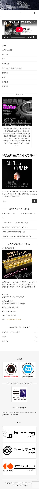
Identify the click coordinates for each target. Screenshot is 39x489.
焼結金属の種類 (7, 50)
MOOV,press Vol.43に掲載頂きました (15, 227)
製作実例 (5, 54)
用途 (3, 59)
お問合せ (5, 82)
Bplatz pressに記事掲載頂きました (14, 232)
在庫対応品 (6, 64)
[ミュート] (31, 37)
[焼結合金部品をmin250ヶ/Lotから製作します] (17, 111)
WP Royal (24, 485)
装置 (3, 77)
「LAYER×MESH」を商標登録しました (15, 223)
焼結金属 (5, 341)
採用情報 (5, 86)
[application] (19, 29)
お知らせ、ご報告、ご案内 (11, 332)
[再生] (5, 37)
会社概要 (5, 73)
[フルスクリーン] (34, 37)
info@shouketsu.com (14, 319)
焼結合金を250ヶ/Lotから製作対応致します (17, 236)
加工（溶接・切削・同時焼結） (12, 68)
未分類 (4, 337)
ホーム (4, 45)
